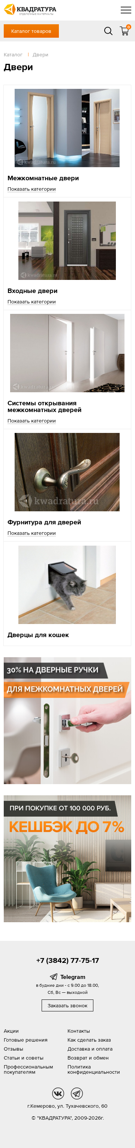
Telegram (73, 976)
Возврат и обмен (88, 1058)
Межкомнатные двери (43, 178)
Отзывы (13, 1049)
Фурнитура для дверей (44, 522)
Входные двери (32, 290)
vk (58, 1093)
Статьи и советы (24, 1058)
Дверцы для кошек (38, 635)
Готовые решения (26, 1040)
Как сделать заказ (89, 1040)
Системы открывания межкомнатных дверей (44, 406)
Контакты (79, 1031)
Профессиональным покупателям (28, 1069)
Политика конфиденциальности (94, 1069)
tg (77, 1093)
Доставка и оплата (90, 1049)
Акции (11, 1031)
